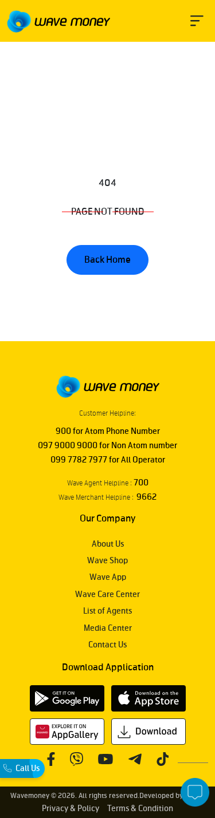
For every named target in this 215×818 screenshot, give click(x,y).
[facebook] (50, 759)
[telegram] (134, 759)
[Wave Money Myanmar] (58, 21)
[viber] (76, 759)
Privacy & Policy (70, 808)
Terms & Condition (140, 808)
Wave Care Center (107, 594)
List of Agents (107, 611)
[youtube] (105, 759)
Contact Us (107, 645)
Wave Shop (107, 561)
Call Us (27, 768)
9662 (145, 497)
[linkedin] (162, 759)
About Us (108, 544)
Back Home (107, 260)
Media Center (108, 628)
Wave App (107, 577)
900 (63, 431)
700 (140, 483)
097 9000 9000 (67, 446)
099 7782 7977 (78, 460)
